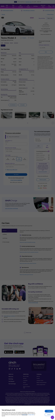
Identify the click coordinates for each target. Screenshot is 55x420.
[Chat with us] (52, 417)
